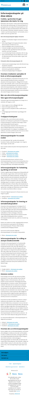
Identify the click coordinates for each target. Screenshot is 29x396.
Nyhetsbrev (22, 367)
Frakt (10, 363)
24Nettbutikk (17, 393)
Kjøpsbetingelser (17, 363)
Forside (2, 8)
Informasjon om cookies (13, 151)
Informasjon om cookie (11, 235)
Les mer (18, 391)
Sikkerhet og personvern (12, 367)
